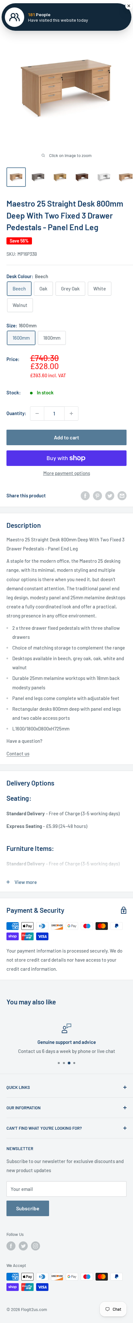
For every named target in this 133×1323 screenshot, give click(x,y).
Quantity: (16, 413)
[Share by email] (122, 495)
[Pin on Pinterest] (97, 495)
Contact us (17, 753)
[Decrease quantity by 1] (37, 413)
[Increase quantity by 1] (71, 413)
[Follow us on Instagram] (35, 1245)
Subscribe (27, 1208)
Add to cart (66, 437)
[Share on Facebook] (85, 495)
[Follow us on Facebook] (10, 1245)
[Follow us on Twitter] (23, 1245)
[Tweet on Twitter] (109, 495)
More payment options (66, 473)
